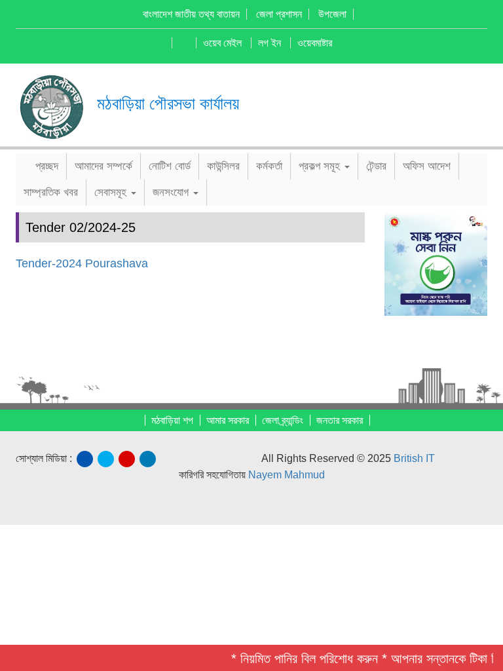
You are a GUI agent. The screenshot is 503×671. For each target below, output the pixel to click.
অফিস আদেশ (427, 166)
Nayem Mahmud (286, 474)
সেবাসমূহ (112, 192)
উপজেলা (332, 14)
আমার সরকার (227, 420)
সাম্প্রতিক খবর (51, 192)
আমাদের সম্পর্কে (103, 166)
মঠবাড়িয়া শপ (172, 420)
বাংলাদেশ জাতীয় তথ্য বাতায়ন (191, 14)
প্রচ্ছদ (45, 166)
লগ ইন (269, 42)
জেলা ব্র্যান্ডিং (282, 420)
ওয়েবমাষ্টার (314, 42)
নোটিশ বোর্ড (170, 166)
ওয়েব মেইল (222, 42)
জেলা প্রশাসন (279, 14)
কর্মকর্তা (269, 166)
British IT (414, 458)
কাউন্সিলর (223, 166)
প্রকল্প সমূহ (321, 166)
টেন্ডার (376, 166)
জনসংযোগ (172, 192)
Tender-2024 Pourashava (82, 263)
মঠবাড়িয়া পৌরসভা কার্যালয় (168, 103)
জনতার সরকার (339, 420)
